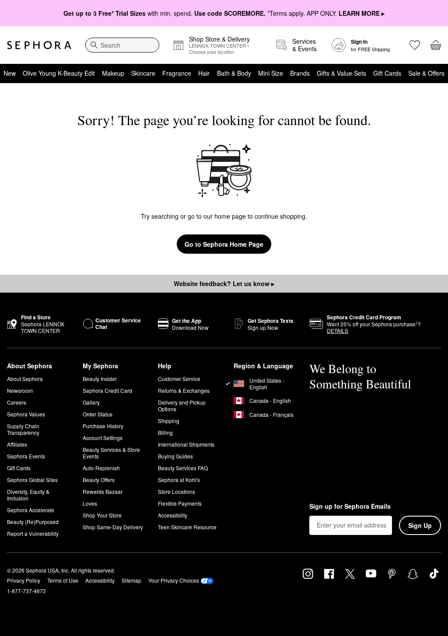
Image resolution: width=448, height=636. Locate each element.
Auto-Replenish (101, 468)
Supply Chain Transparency (23, 429)
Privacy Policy (23, 580)
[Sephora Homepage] (39, 45)
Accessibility (172, 515)
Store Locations (176, 491)
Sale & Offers (426, 73)
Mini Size (270, 73)
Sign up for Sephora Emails (350, 506)
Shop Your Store (102, 515)
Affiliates (17, 444)
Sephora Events (26, 456)
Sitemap (131, 580)
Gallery (91, 402)
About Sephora (25, 378)
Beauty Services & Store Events (111, 453)
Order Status (97, 414)
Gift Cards (387, 73)
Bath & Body (234, 73)
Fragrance (176, 73)
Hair (204, 73)
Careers (16, 402)
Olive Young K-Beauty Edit (59, 73)
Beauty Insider (100, 378)
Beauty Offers (99, 479)
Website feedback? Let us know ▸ (224, 283)
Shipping (168, 420)
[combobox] (122, 45)
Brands (300, 73)
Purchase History (103, 426)
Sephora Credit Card (107, 390)
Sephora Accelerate (30, 510)
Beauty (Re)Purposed (33, 521)
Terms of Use (62, 580)
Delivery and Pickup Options (182, 405)
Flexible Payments (180, 503)
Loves (90, 503)
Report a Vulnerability (33, 533)
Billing (165, 432)
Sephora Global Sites (32, 479)
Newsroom (20, 390)
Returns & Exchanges (184, 390)
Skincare (143, 73)
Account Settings (102, 437)
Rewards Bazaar (102, 491)
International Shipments (186, 444)
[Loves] (414, 45)
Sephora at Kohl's (179, 479)
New (10, 73)
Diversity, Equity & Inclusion (28, 495)
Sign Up (420, 525)
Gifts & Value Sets (341, 73)
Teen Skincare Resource (187, 527)
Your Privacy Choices (173, 580)
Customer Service (179, 378)
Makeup (113, 73)
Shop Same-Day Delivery (113, 527)
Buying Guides (175, 456)
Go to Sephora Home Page (224, 244)
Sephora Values (26, 414)
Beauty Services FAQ (183, 468)
